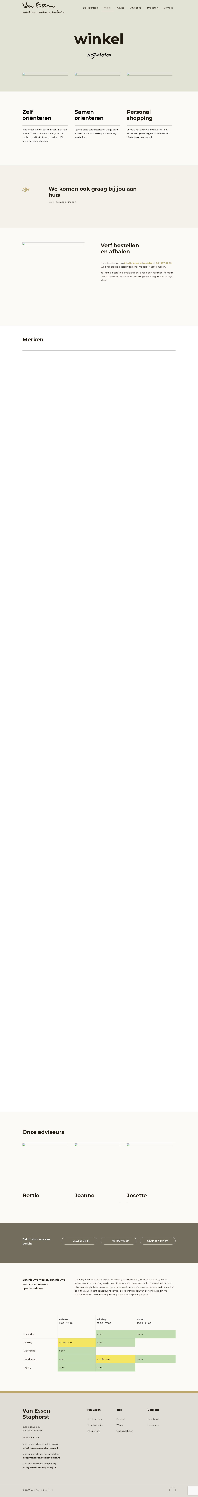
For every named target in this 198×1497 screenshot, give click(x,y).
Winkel (120, 1425)
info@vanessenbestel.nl (138, 263)
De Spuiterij (93, 1431)
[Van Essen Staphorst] (43, 8)
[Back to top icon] (172, 1490)
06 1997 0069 (164, 263)
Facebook (153, 1419)
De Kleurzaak (94, 1419)
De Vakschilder (95, 1425)
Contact (120, 1419)
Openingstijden (124, 1431)
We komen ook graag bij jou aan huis (93, 192)
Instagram (153, 1425)
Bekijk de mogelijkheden (62, 202)
